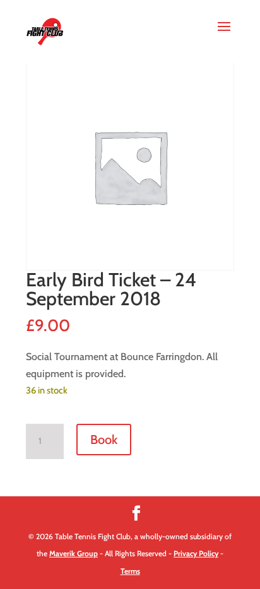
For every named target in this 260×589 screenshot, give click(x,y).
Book (103, 439)
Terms (130, 571)
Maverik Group (73, 553)
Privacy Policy (196, 553)
